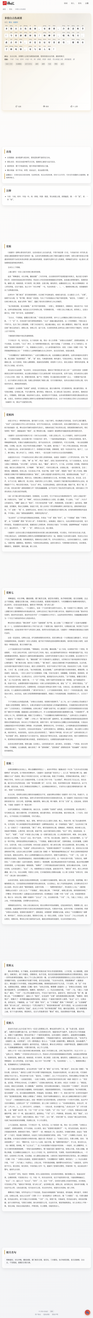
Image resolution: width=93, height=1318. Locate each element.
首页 (4, 9)
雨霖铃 (15, 22)
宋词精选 (18, 64)
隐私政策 (46, 1314)
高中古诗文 (28, 64)
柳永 (10, 22)
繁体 (51, 1311)
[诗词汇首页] (8, 3)
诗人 (72, 3)
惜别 (56, 64)
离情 (43, 64)
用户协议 (38, 1314)
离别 (36, 64)
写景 (49, 64)
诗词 (65, 3)
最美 (62, 64)
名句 (79, 3)
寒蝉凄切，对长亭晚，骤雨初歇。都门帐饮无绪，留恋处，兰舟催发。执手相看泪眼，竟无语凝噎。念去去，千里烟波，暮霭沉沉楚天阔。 (45, 1261)
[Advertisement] (46, 84)
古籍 (86, 3)
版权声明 (55, 1314)
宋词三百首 (9, 64)
